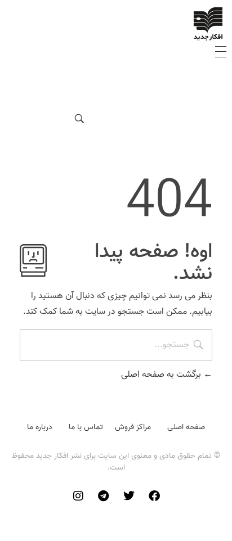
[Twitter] (129, 496)
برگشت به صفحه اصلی (162, 374)
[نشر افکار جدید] (208, 24)
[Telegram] (103, 496)
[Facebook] (154, 496)
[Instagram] (78, 496)
